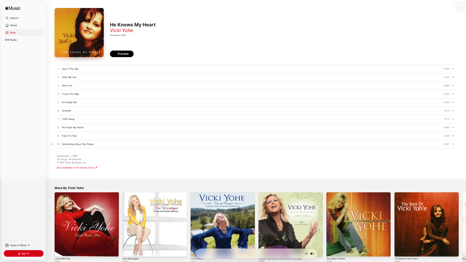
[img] (12, 8)
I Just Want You (63, 193)
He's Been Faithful (336, 193)
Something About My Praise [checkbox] (78, 144)
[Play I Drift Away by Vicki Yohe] (58, 119)
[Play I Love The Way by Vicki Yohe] (58, 94)
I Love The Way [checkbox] (70, 93)
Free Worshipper (132, 193)
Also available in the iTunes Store (75, 167)
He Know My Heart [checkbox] (73, 127)
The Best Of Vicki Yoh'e (407, 193)
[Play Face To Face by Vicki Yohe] (58, 136)
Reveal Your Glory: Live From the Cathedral (282, 193)
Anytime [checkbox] (66, 110)
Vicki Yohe (121, 30)
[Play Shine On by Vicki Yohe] (58, 85)
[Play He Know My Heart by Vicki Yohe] (58, 127)
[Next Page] (462, 224)
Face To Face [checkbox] (69, 135)
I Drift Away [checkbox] (68, 119)
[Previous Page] (51, 224)
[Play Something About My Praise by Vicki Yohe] (58, 144)
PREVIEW (445, 69)
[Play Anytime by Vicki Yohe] (58, 110)
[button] (23, 18)
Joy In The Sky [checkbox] (70, 68)
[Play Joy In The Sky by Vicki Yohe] (58, 69)
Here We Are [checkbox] (69, 77)
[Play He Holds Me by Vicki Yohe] (58, 102)
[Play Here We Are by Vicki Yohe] (58, 77)
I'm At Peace (198, 193)
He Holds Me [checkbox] (69, 102)
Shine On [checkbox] (67, 85)
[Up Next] (306, 253)
